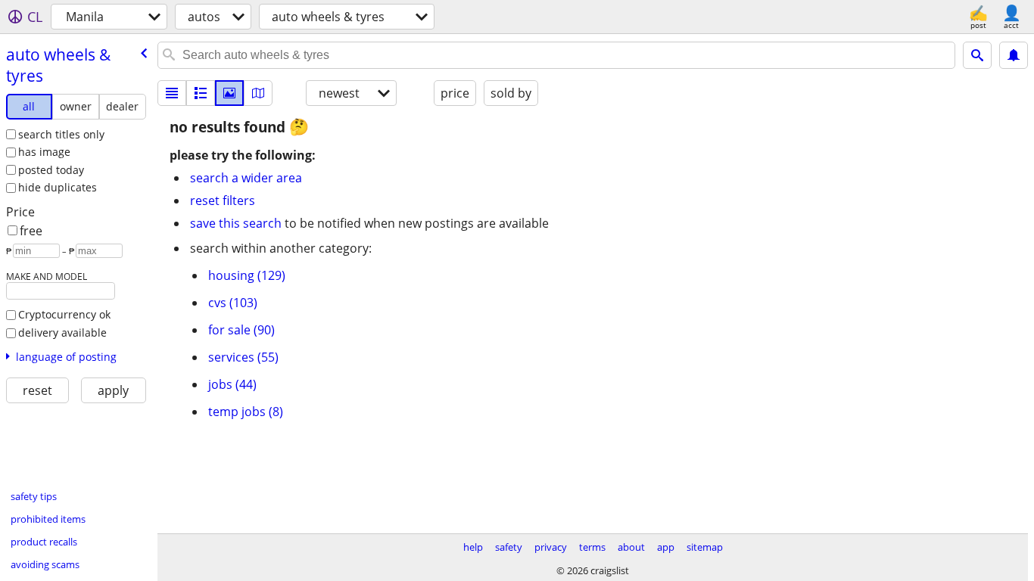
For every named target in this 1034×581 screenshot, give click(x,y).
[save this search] (1013, 55)
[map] (258, 93)
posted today (51, 170)
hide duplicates (57, 187)
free (31, 230)
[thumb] (200, 93)
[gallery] (229, 93)
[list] (171, 93)
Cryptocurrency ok (64, 314)
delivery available (62, 332)
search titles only (61, 134)
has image (44, 151)
